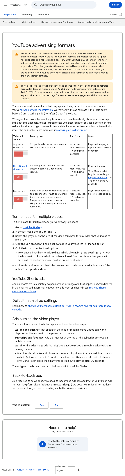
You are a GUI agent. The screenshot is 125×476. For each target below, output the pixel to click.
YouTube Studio (31, 227)
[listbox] (65, 470)
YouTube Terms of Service (40, 470)
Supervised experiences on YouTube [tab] (96, 22)
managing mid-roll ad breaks (71, 130)
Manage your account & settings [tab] (57, 22)
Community (26, 14)
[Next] (118, 22)
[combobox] (68, 4)
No (56, 405)
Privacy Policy (21, 470)
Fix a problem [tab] (9, 22)
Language (62, 466)
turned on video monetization (36, 110)
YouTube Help (18, 5)
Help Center (10, 14)
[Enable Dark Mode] (79, 470)
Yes (42, 405)
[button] (5, 5)
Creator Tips (43, 14)
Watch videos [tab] (28, 22)
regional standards (97, 177)
